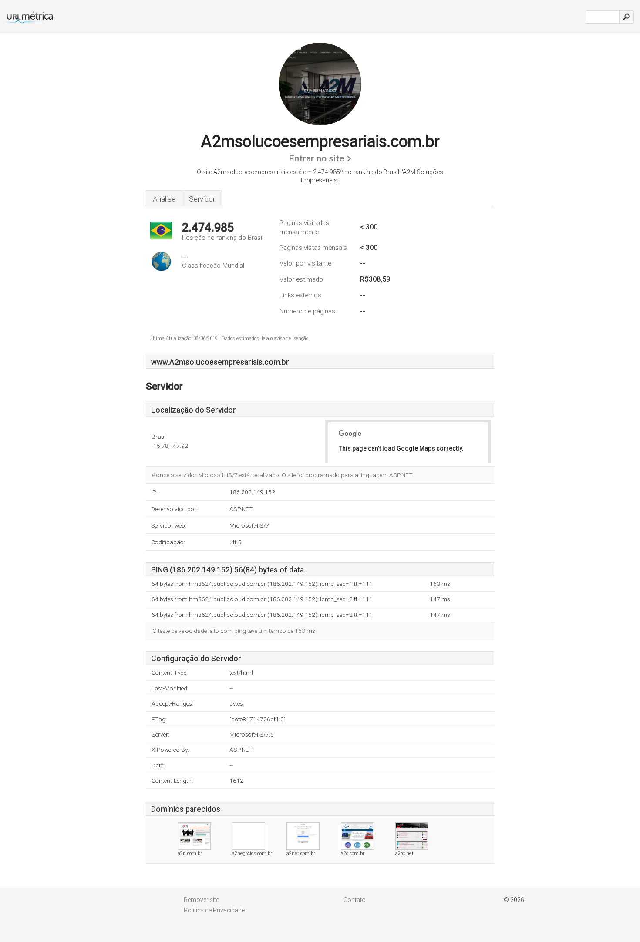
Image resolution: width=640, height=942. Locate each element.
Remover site (201, 899)
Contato (355, 899)
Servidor (202, 199)
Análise (164, 199)
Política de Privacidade (214, 910)
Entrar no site (316, 158)
